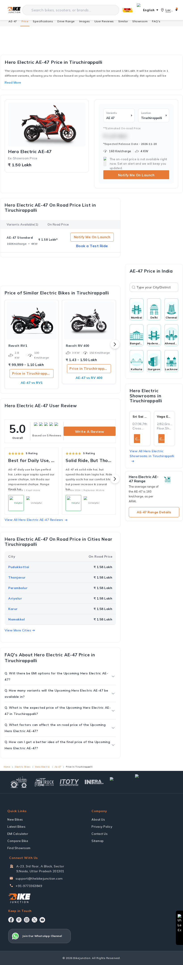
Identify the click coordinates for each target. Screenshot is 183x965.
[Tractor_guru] (154, 782)
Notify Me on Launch (136, 175)
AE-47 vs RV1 (32, 383)
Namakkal (16, 619)
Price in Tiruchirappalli (32, 373)
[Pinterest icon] (19, 920)
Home (7, 766)
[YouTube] (42, 920)
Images (84, 21)
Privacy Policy (102, 826)
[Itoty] (69, 782)
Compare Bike (17, 841)
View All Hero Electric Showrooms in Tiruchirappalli (152, 453)
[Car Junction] (119, 782)
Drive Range (66, 21)
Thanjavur (17, 577)
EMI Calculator (17, 834)
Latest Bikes (16, 826)
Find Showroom (19, 848)
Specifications (43, 21)
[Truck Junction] (44, 782)
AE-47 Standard (20, 237)
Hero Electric (42, 766)
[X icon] (34, 920)
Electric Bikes (22, 766)
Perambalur (17, 588)
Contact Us (100, 834)
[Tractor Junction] (19, 782)
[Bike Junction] (14, 10)
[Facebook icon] (11, 920)
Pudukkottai (18, 567)
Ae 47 (58, 766)
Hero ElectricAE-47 (30, 151)
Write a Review (89, 431)
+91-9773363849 (29, 886)
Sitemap (98, 841)
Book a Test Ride (92, 246)
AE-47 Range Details (154, 512)
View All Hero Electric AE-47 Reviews (34, 520)
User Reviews (104, 21)
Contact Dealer (137, 439)
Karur (13, 609)
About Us (98, 819)
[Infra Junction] (94, 782)
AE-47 (12, 21)
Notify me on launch (92, 237)
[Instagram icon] (26, 920)
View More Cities (18, 630)
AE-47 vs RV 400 (89, 378)
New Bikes (15, 819)
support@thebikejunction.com (39, 879)
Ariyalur (15, 598)
